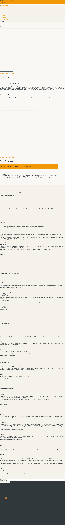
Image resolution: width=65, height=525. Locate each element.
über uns (4, 15)
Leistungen (4, 17)
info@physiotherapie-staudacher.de (6, 495)
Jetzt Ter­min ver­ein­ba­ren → (7, 71)
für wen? (4, 13)
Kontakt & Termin (5, 19)
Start (3, 11)
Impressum (3, 3)
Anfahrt (2, 520)
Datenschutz (3, 2)
